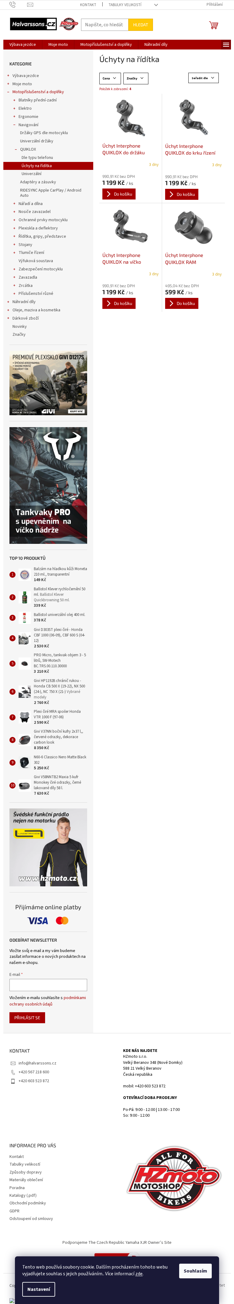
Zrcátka (26, 286)
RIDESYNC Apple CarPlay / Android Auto (50, 193)
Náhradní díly (24, 302)
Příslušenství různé (36, 294)
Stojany (25, 245)
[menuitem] (22, 44)
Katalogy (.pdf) (23, 1195)
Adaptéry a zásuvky (38, 182)
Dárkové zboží (25, 318)
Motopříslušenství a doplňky (38, 92)
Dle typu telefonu (37, 158)
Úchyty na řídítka (37, 166)
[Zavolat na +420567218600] (18, 4)
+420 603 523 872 (34, 1081)
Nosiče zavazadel (35, 212)
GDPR (14, 1211)
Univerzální (31, 174)
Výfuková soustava (36, 261)
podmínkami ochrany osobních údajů (47, 1001)
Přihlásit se (27, 1017)
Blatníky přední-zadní (38, 100)
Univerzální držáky (36, 141)
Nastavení (38, 1289)
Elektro (25, 108)
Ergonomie (28, 117)
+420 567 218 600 (34, 1072)
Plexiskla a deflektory (38, 228)
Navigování (28, 125)
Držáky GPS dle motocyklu (44, 133)
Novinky (19, 327)
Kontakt (88, 5)
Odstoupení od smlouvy (31, 1219)
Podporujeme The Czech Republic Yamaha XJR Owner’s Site (117, 1243)
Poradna (17, 1188)
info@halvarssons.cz (37, 1063)
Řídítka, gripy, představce (42, 236)
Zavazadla (28, 277)
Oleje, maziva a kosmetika (36, 310)
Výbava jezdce (25, 76)
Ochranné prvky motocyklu (43, 220)
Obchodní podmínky (27, 1203)
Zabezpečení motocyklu (41, 269)
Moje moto (22, 84)
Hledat (140, 24)
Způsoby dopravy (25, 1172)
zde (139, 1273)
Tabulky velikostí (124, 5)
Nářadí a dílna (31, 204)
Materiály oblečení (26, 1180)
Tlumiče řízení (31, 253)
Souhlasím (195, 1271)
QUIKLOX (28, 149)
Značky (19, 334)
